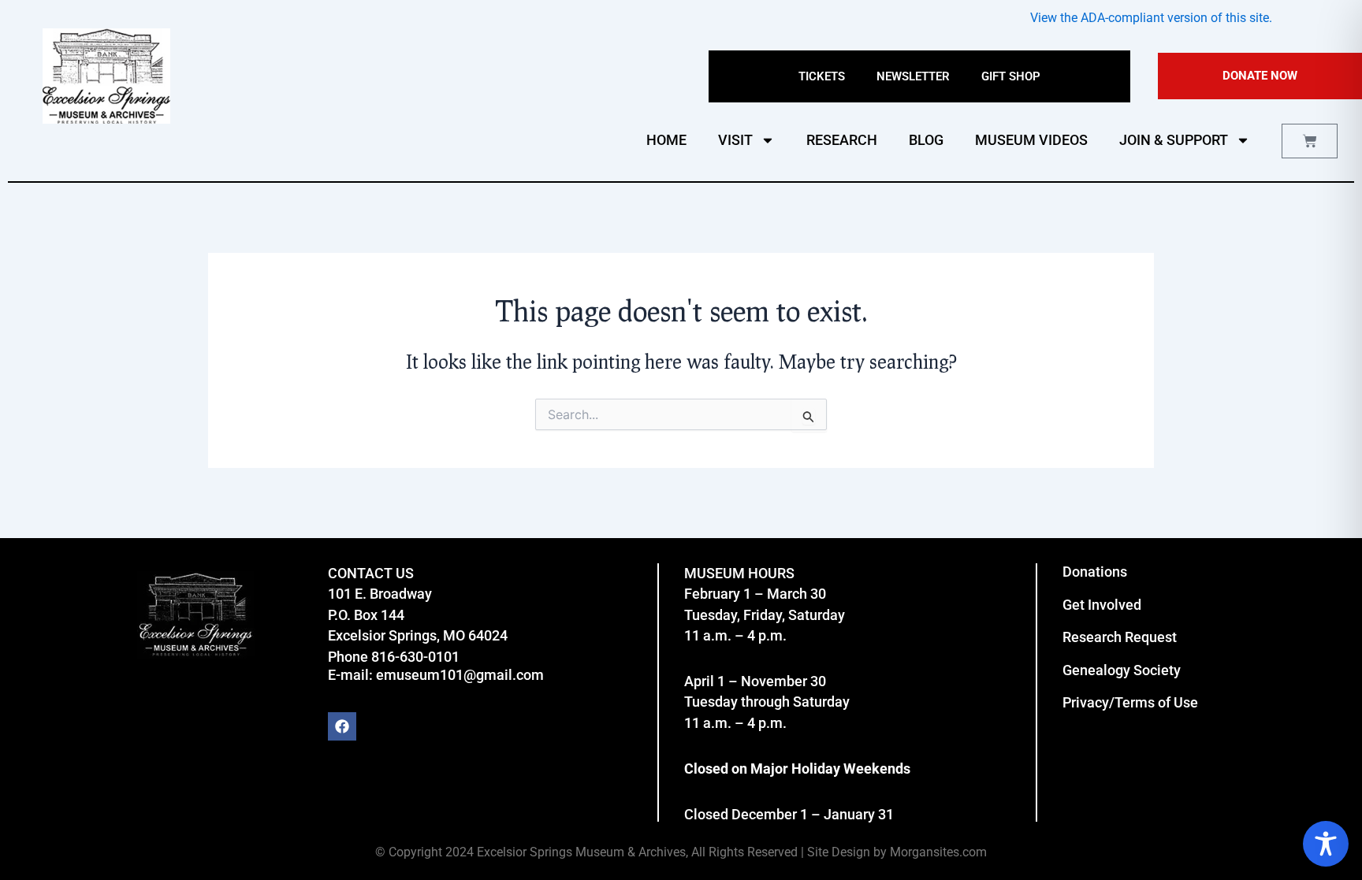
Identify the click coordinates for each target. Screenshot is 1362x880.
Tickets (821, 76)
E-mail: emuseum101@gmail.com (436, 674)
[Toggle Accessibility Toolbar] (1325, 843)
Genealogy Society (1121, 670)
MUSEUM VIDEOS (1031, 140)
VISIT (735, 140)
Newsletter (913, 76)
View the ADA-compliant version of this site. (1151, 17)
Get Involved (1101, 604)
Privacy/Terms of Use (1130, 702)
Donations (1094, 571)
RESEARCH (841, 140)
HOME (666, 140)
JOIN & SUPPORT (1173, 140)
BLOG (926, 140)
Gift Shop (1010, 76)
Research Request (1119, 637)
